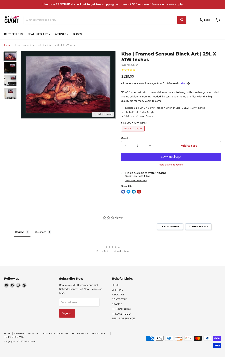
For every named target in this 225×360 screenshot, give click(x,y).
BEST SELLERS (13, 34)
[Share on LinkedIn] (134, 192)
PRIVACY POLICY (122, 313)
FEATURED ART (38, 34)
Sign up (67, 313)
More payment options (171, 164)
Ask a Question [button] (171, 226)
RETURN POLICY (121, 309)
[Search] (181, 20)
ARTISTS (61, 34)
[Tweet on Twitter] (128, 192)
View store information (136, 181)
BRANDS (117, 304)
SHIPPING (117, 289)
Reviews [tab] (19, 232)
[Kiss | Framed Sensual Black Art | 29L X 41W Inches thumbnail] (10, 56)
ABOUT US (118, 294)
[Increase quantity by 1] (150, 145)
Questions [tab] (40, 232)
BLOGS (77, 34)
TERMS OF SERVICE (123, 318)
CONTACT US (119, 299)
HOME (115, 285)
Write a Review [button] (200, 226)
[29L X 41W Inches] (133, 132)
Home (7, 45)
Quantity (125, 138)
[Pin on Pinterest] (139, 192)
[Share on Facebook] (123, 192)
